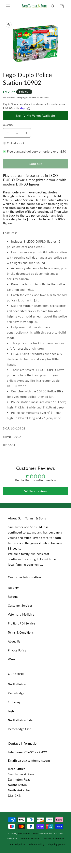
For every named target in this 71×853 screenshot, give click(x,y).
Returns (13, 596)
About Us (14, 641)
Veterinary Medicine (21, 614)
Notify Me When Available (35, 115)
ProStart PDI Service (21, 623)
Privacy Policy (17, 650)
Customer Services (20, 605)
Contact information (53, 838)
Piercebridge (16, 693)
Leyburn (13, 711)
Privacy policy (36, 844)
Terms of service (30, 838)
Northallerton (17, 684)
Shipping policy (56, 844)
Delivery (13, 587)
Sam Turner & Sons (28, 833)
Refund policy (17, 844)
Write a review (35, 491)
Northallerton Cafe (20, 720)
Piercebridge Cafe (19, 729)
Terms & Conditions (21, 632)
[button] (8, 6)
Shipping (21, 97)
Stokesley (14, 702)
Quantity (8, 124)
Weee (11, 659)
